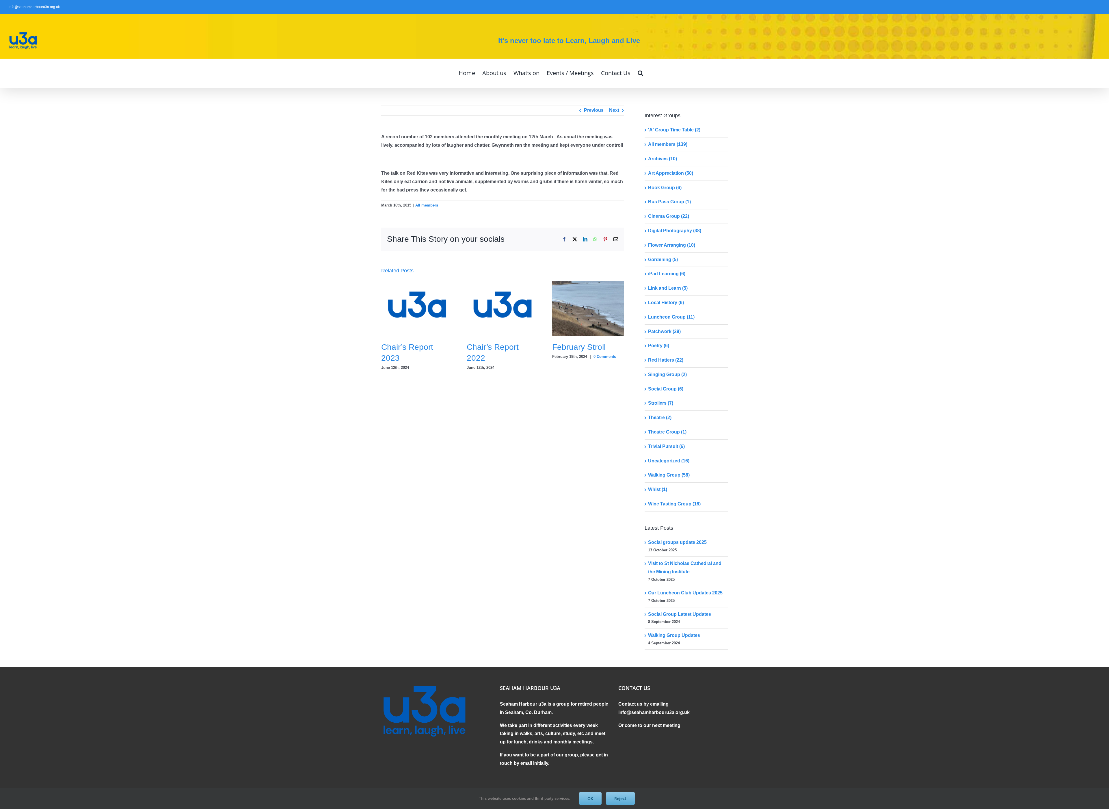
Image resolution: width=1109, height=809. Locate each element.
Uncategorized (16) (668, 460)
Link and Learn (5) (668, 288)
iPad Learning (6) (666, 273)
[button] (640, 73)
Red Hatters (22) (665, 360)
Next (614, 110)
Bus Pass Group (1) (669, 201)
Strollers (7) (660, 403)
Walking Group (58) (669, 475)
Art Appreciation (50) (670, 173)
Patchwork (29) (664, 331)
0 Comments (604, 356)
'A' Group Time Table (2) (674, 129)
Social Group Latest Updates (679, 614)
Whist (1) (657, 489)
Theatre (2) (659, 417)
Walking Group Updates (674, 635)
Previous (594, 110)
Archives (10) (662, 158)
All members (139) (667, 144)
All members (426, 205)
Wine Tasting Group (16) (674, 503)
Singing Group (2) (667, 374)
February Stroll (579, 347)
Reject (620, 798)
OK (590, 798)
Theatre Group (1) (667, 431)
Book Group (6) (665, 187)
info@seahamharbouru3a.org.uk (34, 7)
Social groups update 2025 (677, 542)
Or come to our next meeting (649, 725)
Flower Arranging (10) (671, 245)
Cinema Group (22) (668, 216)
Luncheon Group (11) (671, 317)
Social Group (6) (665, 388)
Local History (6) (666, 302)
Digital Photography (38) (674, 230)
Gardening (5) (663, 259)
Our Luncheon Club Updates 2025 (685, 592)
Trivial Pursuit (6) (666, 446)
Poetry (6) (658, 345)
